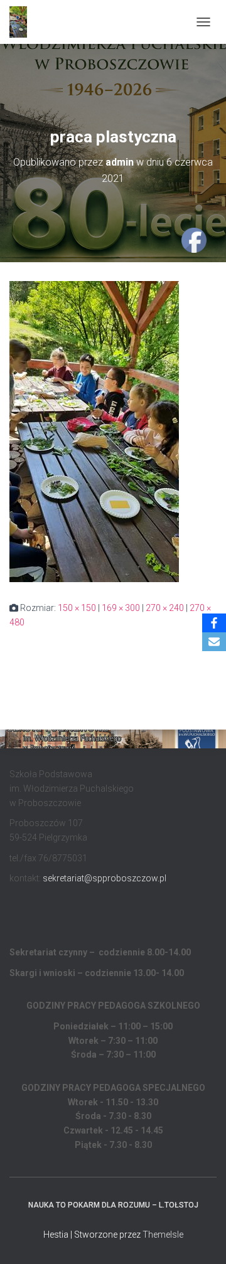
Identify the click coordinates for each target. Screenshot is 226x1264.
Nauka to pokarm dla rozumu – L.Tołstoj (113, 1205)
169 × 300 (121, 608)
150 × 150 (77, 608)
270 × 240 (165, 608)
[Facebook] (214, 622)
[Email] (214, 641)
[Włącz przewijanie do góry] (201, 1239)
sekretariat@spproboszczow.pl (104, 878)
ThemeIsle (163, 1234)
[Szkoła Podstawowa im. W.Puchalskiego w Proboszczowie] (22, 22)
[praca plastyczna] (94, 431)
